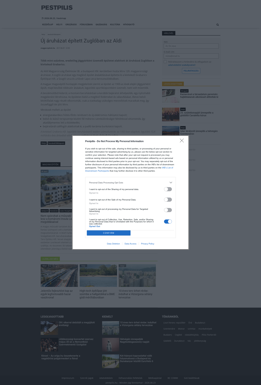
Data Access (130, 243)
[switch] (168, 189)
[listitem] (130, 182)
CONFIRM (108, 233)
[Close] (183, 141)
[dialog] (130, 192)
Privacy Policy (147, 243)
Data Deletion (113, 243)
